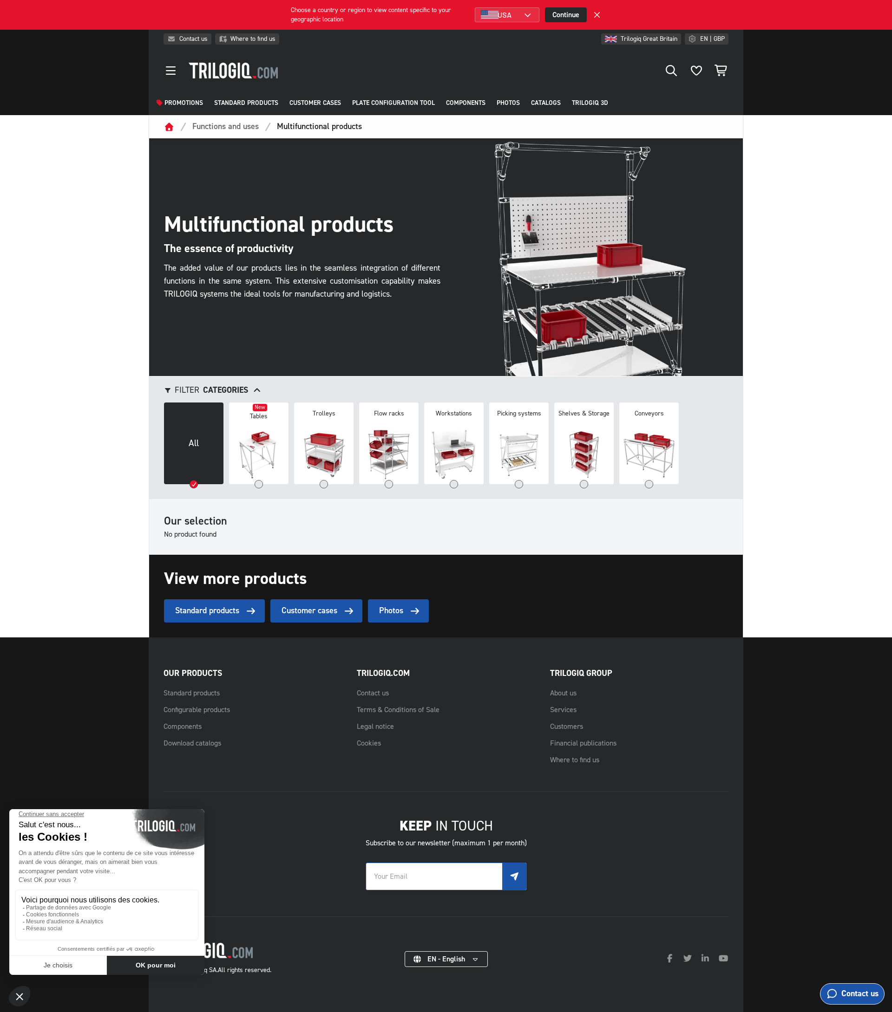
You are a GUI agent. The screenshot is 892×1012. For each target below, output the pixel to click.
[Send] (514, 876)
